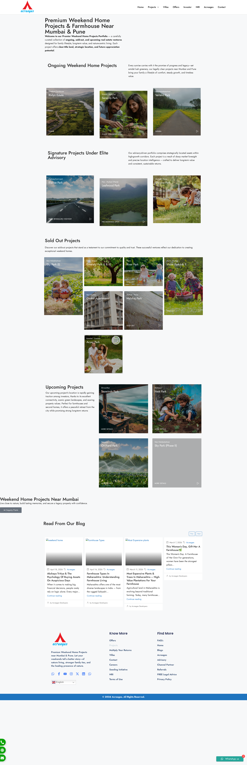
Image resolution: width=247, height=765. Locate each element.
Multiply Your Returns (120, 650)
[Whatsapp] (52, 673)
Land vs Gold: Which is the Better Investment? (182, 575)
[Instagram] (71, 673)
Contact (221, 7)
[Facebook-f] (59, 673)
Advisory (161, 660)
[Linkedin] (83, 673)
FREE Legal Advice (167, 674)
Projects (152, 7)
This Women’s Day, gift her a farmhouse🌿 (143, 548)
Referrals (161, 669)
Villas (166, 7)
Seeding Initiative (118, 669)
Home (141, 7)
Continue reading (54, 595)
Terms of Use (116, 679)
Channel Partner (165, 664)
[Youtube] (65, 673)
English (59, 682)
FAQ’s (160, 640)
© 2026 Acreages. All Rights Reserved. (123, 696)
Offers (176, 7)
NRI (198, 7)
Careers (113, 664)
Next (199, 533)
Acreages (209, 7)
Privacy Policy (164, 679)
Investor (188, 7)
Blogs (160, 650)
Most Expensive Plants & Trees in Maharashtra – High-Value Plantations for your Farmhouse (103, 579)
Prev (191, 533)
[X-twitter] (77, 673)
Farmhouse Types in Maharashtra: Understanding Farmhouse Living (63, 577)
